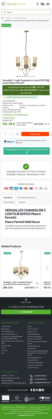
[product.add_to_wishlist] (37, 283)
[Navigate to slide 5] (27, 76)
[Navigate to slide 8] (34, 76)
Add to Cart (35, 134)
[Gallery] (26, 53)
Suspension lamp (20, 18)
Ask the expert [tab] (9, 202)
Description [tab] (8, 197)
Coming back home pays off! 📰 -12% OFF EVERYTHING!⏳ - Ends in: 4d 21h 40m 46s (26, 90)
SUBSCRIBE (27, 312)
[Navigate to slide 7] (32, 76)
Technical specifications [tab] (26, 197)
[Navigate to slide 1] (17, 76)
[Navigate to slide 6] (29, 76)
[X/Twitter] (37, 390)
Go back (7, 25)
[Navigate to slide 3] (22, 76)
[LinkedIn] (39, 390)
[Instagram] (34, 390)
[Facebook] (31, 390)
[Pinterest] (42, 390)
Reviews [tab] (22, 202)
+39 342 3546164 (40, 379)
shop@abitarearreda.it (42, 382)
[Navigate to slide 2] (20, 76)
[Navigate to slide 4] (25, 76)
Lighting (8, 18)
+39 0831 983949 (40, 376)
